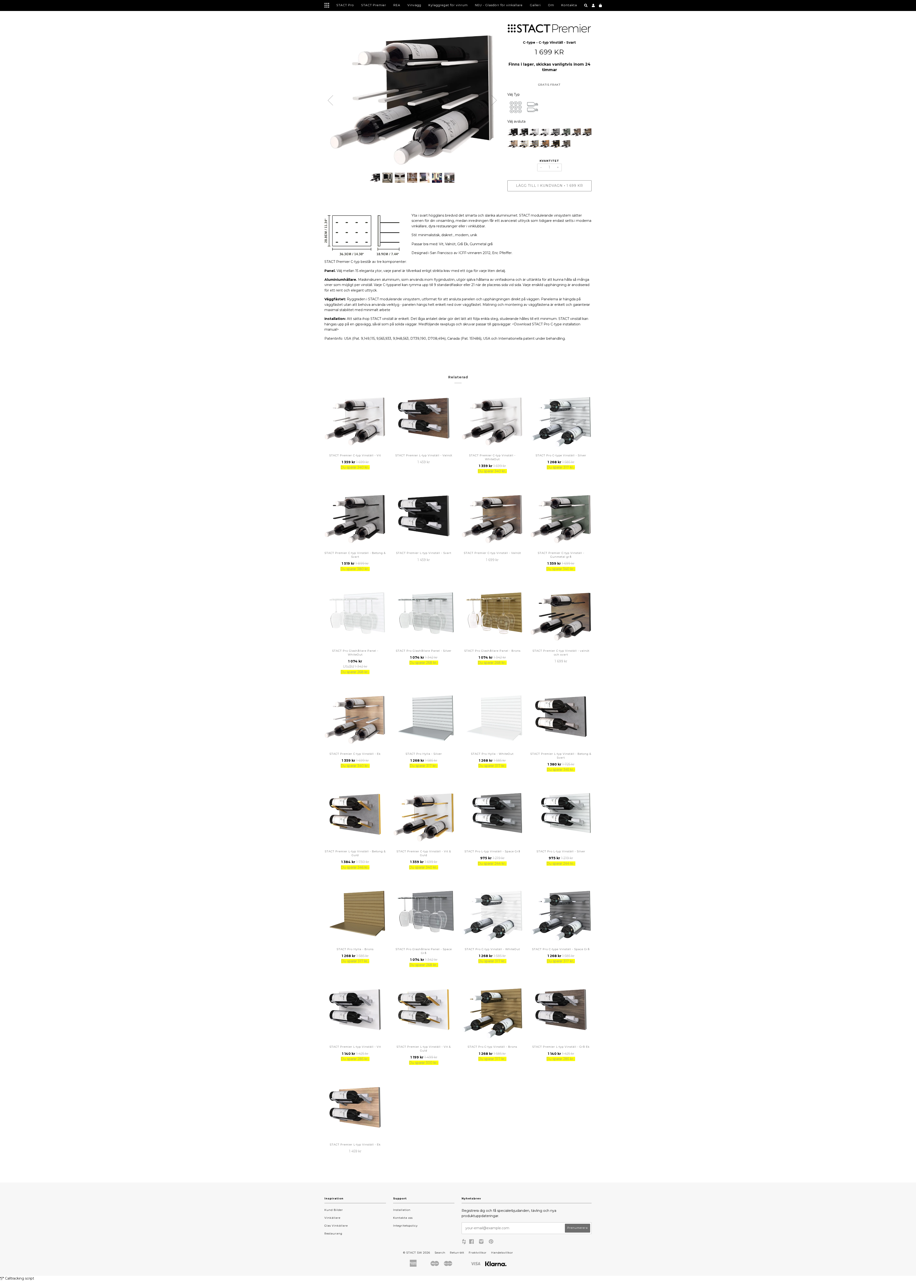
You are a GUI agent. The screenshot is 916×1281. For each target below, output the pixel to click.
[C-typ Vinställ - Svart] (523, 133)
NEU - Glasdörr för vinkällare (499, 5)
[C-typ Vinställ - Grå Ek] (565, 144)
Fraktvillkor (478, 1252)
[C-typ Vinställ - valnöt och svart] (586, 133)
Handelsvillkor (502, 1252)
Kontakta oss (403, 1217)
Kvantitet (549, 160)
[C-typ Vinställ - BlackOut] (512, 133)
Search (440, 1252)
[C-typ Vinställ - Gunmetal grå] (565, 133)
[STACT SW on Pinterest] (491, 1242)
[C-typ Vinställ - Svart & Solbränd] (544, 144)
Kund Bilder (333, 1210)
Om (551, 5)
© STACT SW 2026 (416, 1252)
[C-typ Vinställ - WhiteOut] (544, 133)
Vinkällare (332, 1217)
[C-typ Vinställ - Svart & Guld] (554, 144)
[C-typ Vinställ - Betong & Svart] (554, 133)
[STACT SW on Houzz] (463, 1242)
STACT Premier (373, 5)
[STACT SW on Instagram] (481, 1242)
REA (396, 5)
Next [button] (494, 100)
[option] (412, 97)
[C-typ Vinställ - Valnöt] (576, 133)
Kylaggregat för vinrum (448, 5)
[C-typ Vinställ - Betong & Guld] (533, 144)
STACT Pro (345, 5)
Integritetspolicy (405, 1225)
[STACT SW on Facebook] (471, 1242)
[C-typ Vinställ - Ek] (512, 144)
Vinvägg (414, 5)
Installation (402, 1210)
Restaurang (333, 1233)
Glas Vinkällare (336, 1225)
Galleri (535, 5)
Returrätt (457, 1252)
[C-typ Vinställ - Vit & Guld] (523, 144)
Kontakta (569, 5)
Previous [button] (330, 100)
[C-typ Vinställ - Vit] (533, 133)
